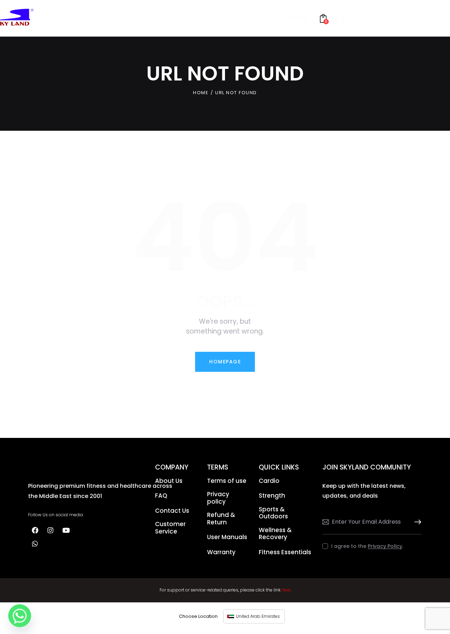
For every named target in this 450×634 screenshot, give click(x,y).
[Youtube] (65, 530)
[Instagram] (50, 530)
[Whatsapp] (34, 543)
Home (200, 93)
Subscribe (416, 522)
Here (286, 590)
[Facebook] (34, 530)
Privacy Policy (385, 546)
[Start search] (340, 19)
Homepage (225, 361)
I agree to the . (367, 546)
